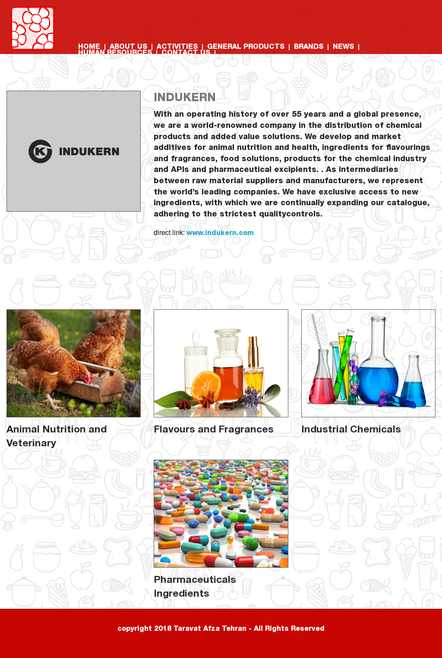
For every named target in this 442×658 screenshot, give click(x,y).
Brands (308, 47)
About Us (128, 47)
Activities (177, 47)
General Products (245, 47)
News (343, 47)
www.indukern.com (220, 233)
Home (89, 47)
